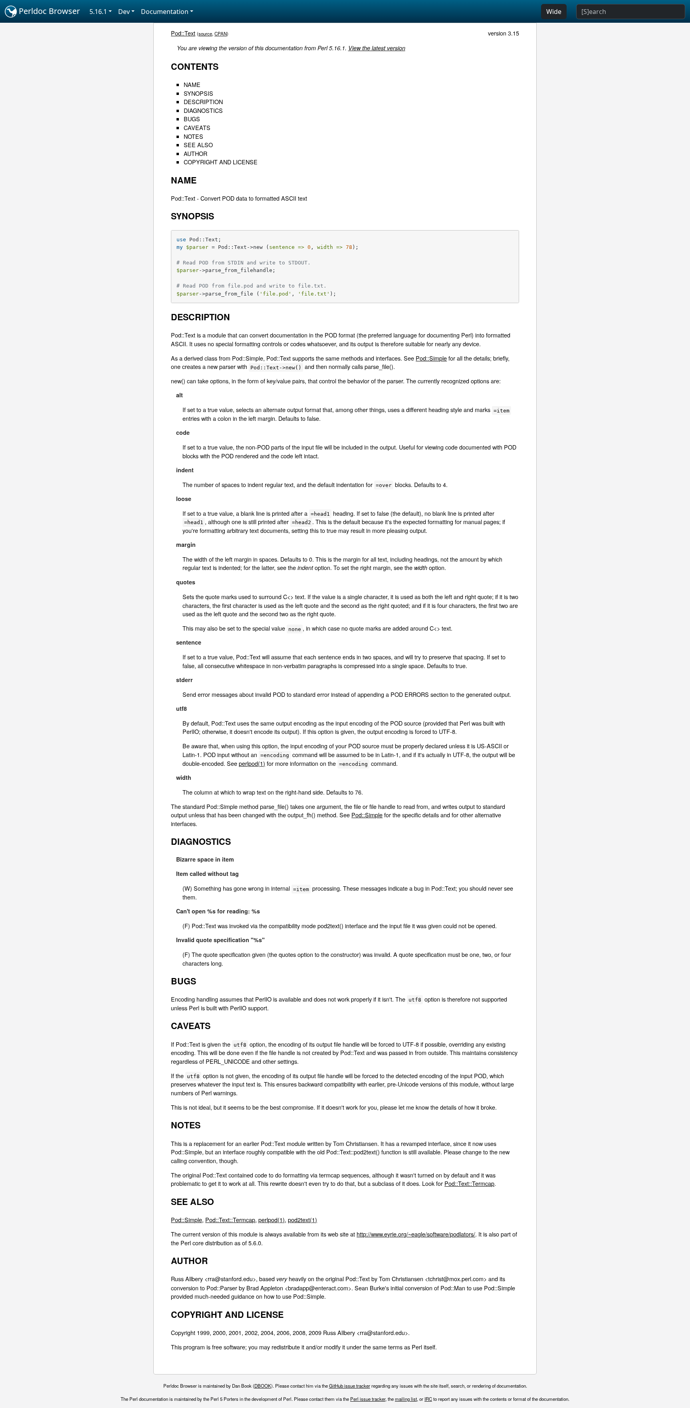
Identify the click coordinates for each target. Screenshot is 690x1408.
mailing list (406, 1399)
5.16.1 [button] (98, 11)
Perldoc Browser (48, 11)
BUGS (192, 118)
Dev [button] (124, 11)
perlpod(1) (252, 763)
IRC (428, 1399)
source (205, 33)
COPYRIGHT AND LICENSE (221, 162)
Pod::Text (183, 33)
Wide (553, 11)
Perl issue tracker (367, 1399)
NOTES (193, 136)
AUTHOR (195, 153)
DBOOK (262, 1385)
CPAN (220, 33)
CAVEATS (197, 127)
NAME (192, 84)
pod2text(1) (302, 1219)
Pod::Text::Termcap (469, 1183)
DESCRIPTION (203, 101)
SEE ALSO (198, 144)
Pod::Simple (431, 358)
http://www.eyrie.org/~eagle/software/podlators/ (416, 1234)
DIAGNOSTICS (203, 110)
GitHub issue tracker (349, 1385)
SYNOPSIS (198, 93)
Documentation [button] (164, 11)
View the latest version (376, 48)
